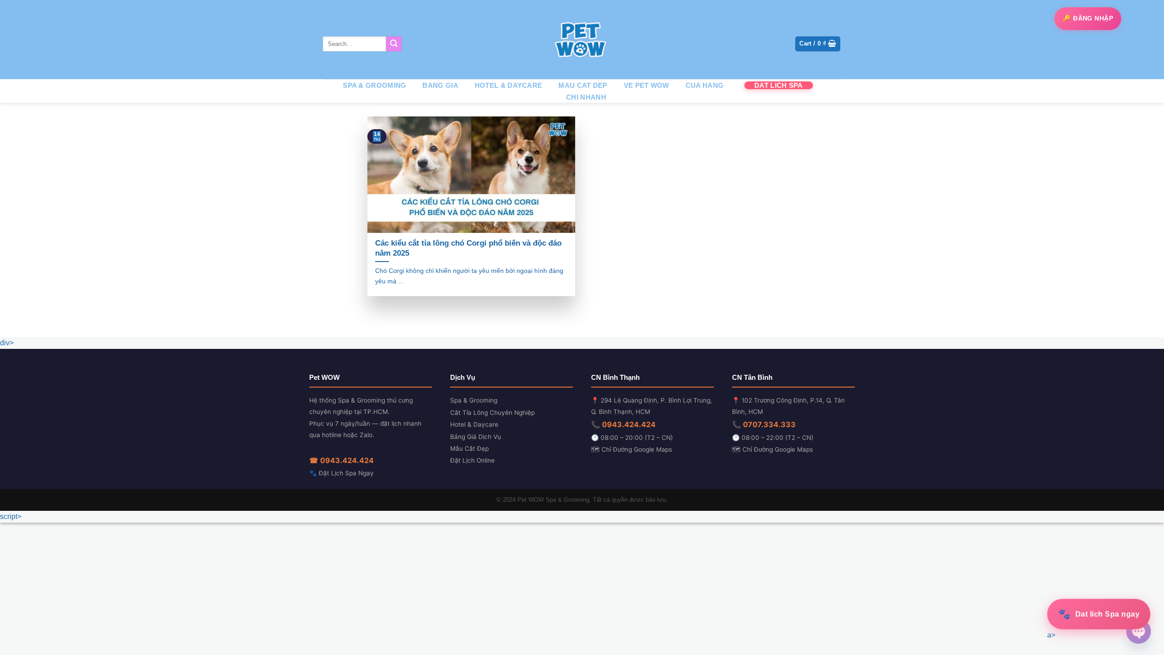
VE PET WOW (646, 85)
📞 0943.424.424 (623, 424)
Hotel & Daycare (474, 424)
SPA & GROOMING (374, 85)
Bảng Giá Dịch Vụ (475, 436)
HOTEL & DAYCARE (508, 85)
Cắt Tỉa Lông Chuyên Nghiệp (492, 412)
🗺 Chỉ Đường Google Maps (631, 449)
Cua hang (704, 85)
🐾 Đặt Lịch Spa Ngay (341, 473)
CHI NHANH (586, 97)
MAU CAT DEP (582, 85)
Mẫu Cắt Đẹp (469, 448)
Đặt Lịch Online (472, 460)
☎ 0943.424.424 (341, 460)
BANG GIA (440, 85)
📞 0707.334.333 (764, 424)
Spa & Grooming (473, 400)
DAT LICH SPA (778, 85)
